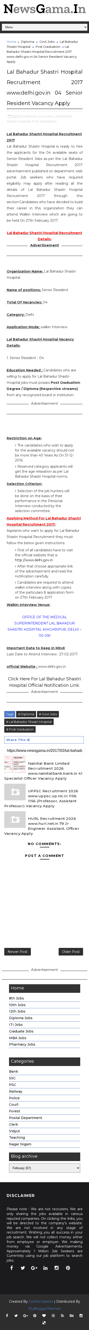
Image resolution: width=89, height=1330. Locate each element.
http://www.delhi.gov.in (34, 560)
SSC (12, 1078)
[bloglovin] (43, 1315)
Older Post (71, 952)
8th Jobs (16, 998)
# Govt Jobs (48, 714)
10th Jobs (17, 1005)
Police (14, 1098)
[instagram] (57, 1268)
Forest (14, 1111)
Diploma (27, 41)
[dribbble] (53, 1315)
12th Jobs (17, 1011)
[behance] (71, 1315)
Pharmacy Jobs (22, 1044)
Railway (15, 1091)
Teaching (17, 1137)
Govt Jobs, (46, 116)
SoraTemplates (41, 1301)
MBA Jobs (17, 1038)
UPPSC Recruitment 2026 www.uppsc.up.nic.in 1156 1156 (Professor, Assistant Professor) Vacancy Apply (41, 798)
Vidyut (14, 1131)
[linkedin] (45, 1268)
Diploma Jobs (21, 1018)
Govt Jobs (47, 41)
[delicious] (43, 1322)
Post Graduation (48, 46)
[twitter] (23, 1268)
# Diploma (26, 714)
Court (14, 1104)
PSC (12, 1085)
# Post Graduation (20, 729)
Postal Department (25, 1118)
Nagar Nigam (20, 1144)
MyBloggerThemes (44, 1308)
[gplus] (34, 1268)
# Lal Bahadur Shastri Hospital (29, 722)
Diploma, (30, 116)
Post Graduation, (44, 121)
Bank (13, 1071)
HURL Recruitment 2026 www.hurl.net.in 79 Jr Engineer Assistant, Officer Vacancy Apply (42, 826)
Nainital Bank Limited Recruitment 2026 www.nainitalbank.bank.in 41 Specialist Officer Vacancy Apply (43, 771)
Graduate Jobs (21, 1031)
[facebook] (12, 1268)
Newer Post (18, 952)
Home (11, 41)
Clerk (13, 1124)
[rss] (62, 1315)
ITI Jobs (16, 1025)
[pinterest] (68, 1268)
